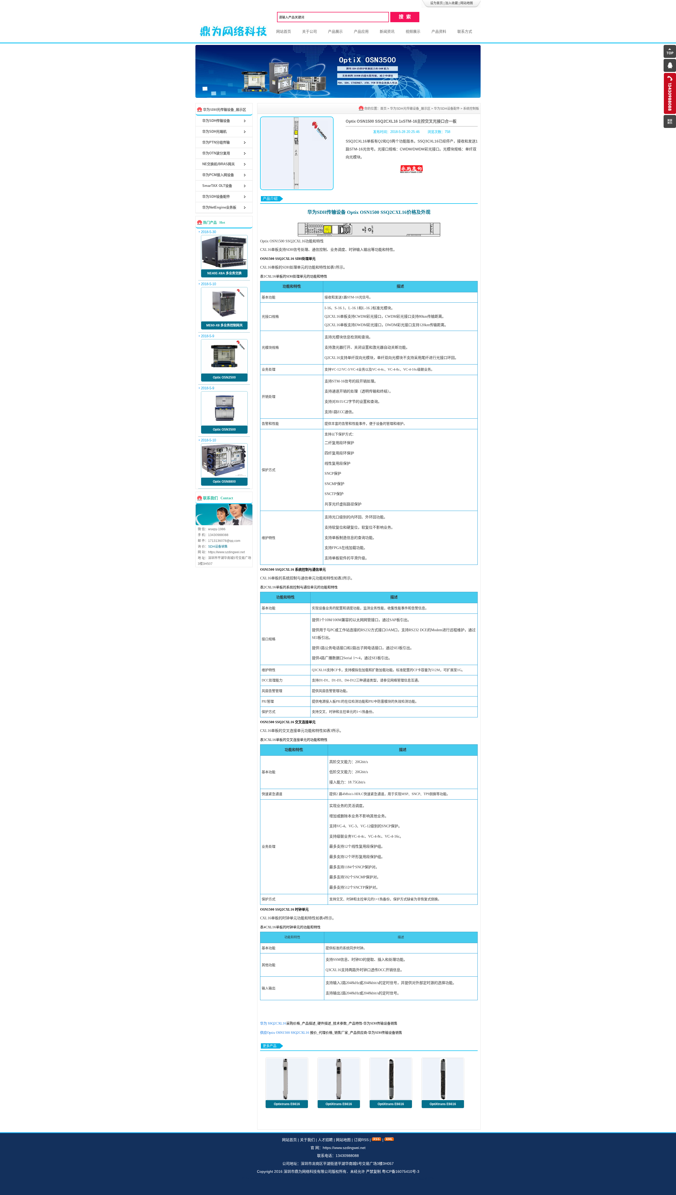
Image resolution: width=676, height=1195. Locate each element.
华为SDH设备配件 (447, 108)
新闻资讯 (387, 31)
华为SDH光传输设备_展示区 (410, 108)
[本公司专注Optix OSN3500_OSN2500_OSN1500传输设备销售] (338, 96)
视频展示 (413, 31)
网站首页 (283, 31)
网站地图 (466, 3)
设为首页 (436, 3)
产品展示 (335, 31)
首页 (383, 108)
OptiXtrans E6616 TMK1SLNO (443, 1105)
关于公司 (309, 31)
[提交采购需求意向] (411, 172)
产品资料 (438, 31)
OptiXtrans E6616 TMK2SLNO (391, 1105)
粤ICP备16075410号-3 (400, 1171)
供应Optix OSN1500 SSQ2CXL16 (284, 1033)
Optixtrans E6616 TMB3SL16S (287, 1105)
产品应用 (361, 31)
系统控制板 (471, 108)
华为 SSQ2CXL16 (273, 1023)
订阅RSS (361, 1140)
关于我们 (307, 1140)
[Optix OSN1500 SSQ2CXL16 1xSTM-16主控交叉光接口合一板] (297, 153)
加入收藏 (451, 3)
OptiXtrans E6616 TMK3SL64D (339, 1105)
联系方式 (464, 31)
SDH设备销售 (218, 546)
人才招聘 (325, 1140)
